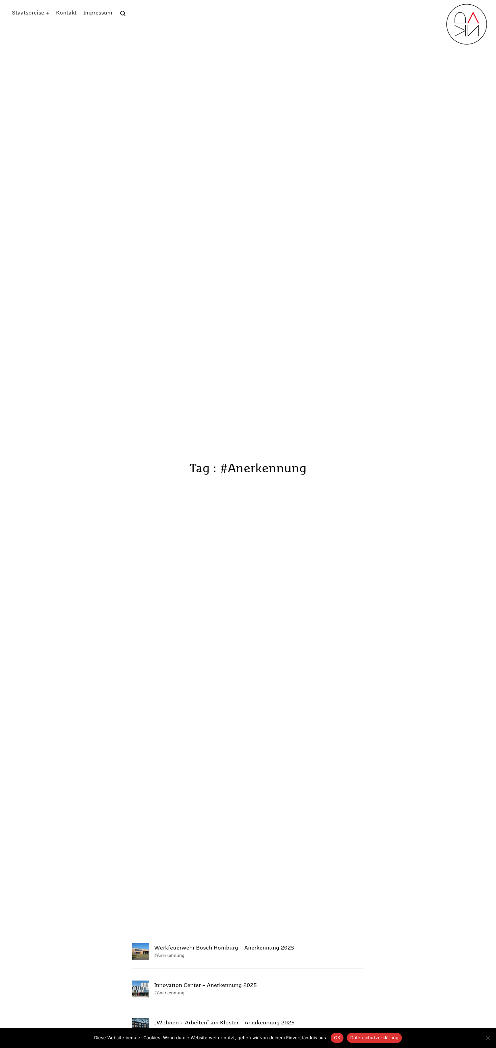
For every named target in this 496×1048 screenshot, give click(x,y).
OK (337, 1037)
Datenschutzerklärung (374, 1037)
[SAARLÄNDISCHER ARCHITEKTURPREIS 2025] (466, 24)
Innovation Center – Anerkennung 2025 (205, 985)
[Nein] (487, 1038)
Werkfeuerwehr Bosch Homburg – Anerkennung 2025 (224, 948)
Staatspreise (28, 13)
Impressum (97, 13)
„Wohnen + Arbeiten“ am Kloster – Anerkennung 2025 (224, 1023)
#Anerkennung (169, 956)
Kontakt (66, 13)
